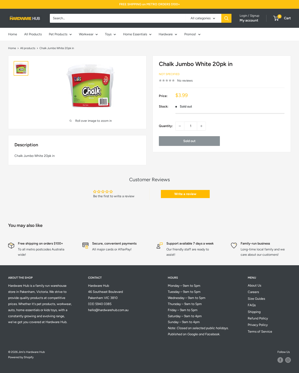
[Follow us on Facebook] (280, 360)
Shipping (254, 312)
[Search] (226, 18)
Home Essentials (135, 34)
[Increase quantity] (201, 126)
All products (27, 48)
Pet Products (58, 34)
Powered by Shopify (21, 357)
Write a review (185, 194)
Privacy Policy (258, 325)
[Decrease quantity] (180, 126)
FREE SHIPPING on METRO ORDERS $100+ (149, 4)
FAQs (252, 305)
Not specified (169, 74)
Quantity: (166, 126)
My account (249, 20)
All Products (33, 34)
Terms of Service (260, 331)
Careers (253, 292)
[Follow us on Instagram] (288, 360)
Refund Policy (258, 318)
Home (12, 34)
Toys (108, 34)
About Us (254, 285)
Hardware (166, 34)
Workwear (86, 34)
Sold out (189, 141)
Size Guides (256, 299)
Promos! (190, 34)
